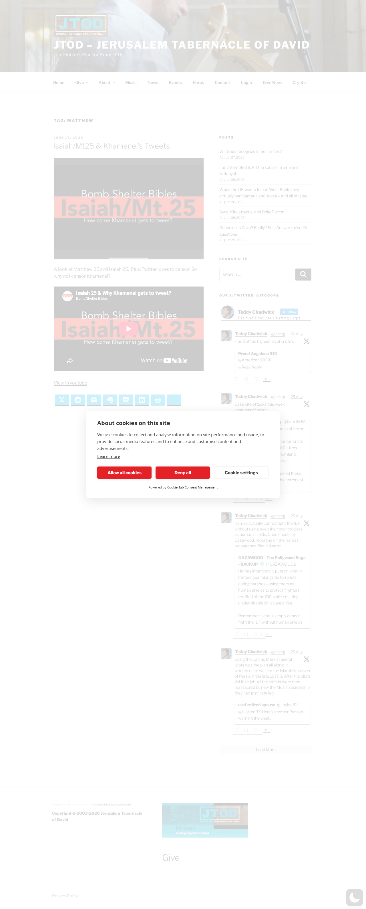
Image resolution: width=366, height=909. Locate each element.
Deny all (182, 472)
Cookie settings (241, 472)
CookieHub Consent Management (192, 487)
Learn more (108, 456)
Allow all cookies (125, 472)
